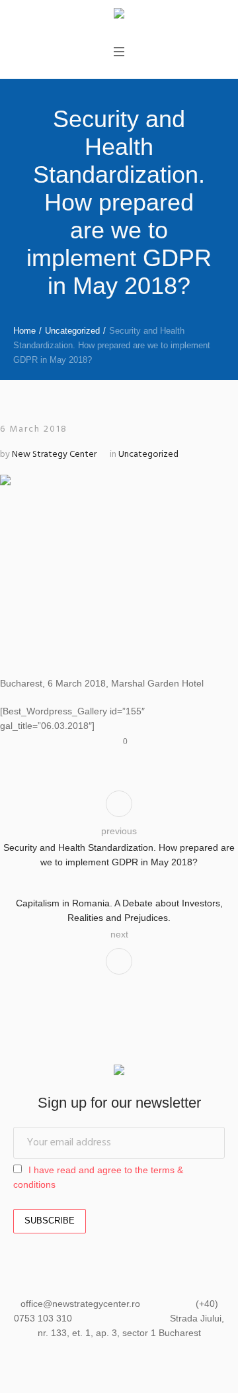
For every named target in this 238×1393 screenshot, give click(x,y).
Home (24, 331)
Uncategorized (72, 331)
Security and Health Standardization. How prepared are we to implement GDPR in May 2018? (119, 854)
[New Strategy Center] (119, 15)
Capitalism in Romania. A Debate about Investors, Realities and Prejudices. (119, 910)
